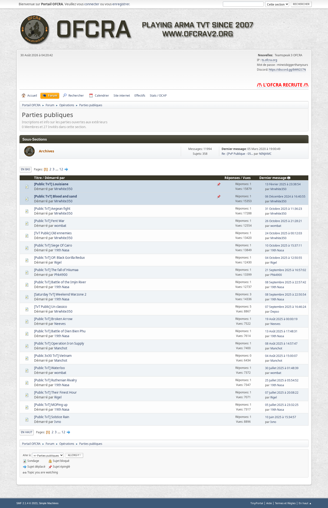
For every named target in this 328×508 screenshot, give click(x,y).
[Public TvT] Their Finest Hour (55, 392)
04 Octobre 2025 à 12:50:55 (283, 258)
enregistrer (120, 4)
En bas (25, 169)
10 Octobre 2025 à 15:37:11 (283, 245)
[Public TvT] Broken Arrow (53, 319)
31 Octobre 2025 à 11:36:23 (283, 209)
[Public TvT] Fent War (49, 221)
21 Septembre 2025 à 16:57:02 (285, 270)
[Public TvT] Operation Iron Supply (59, 343)
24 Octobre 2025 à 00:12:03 (283, 233)
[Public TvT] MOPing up (50, 405)
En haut (26, 432)
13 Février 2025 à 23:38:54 (283, 184)
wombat (60, 225)
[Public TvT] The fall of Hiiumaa (56, 270)
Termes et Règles (285, 503)
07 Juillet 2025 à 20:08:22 (281, 392)
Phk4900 (60, 275)
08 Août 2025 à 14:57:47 (281, 343)
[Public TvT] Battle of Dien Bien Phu (59, 331)
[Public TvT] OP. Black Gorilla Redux (59, 257)
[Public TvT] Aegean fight (52, 208)
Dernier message (272, 178)
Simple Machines (49, 503)
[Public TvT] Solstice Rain (51, 417)
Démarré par (55, 178)
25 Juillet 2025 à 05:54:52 (281, 380)
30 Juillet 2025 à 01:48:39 (281, 368)
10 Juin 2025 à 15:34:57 (280, 417)
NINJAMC (265, 154)
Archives (46, 151)
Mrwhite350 (63, 189)
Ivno (57, 422)
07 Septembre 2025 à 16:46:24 (285, 307)
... (57, 169)
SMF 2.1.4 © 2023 (26, 503)
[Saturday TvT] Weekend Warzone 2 (60, 294)
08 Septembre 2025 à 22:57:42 (285, 282)
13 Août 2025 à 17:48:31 (281, 331)
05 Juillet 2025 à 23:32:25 (281, 405)
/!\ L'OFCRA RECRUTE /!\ (283, 85)
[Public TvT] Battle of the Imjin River (60, 282)
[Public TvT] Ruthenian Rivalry (55, 380)
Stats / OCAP (158, 95)
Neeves (60, 324)
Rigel (57, 262)
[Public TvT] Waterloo (49, 368)
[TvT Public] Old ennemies (53, 233)
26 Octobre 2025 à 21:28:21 (283, 221)
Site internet (122, 95)
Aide (269, 503)
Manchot (60, 348)
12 (61, 169)
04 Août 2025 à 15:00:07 (281, 356)
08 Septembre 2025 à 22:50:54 (285, 294)
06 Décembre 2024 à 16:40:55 (285, 196)
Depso (274, 312)
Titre (38, 178)
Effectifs (139, 95)
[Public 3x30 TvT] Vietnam (53, 355)
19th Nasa (61, 250)
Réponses (232, 178)
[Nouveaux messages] (29, 151)
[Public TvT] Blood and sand (55, 196)
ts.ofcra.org (269, 60)
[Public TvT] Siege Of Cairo (53, 245)
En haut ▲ (305, 503)
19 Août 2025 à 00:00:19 (281, 319)
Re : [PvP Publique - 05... (237, 154)
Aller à (26, 455)
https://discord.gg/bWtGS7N (287, 70)
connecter (91, 4)
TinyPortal (256, 503)
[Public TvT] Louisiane (51, 184)
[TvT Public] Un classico (50, 306)
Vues (247, 178)
